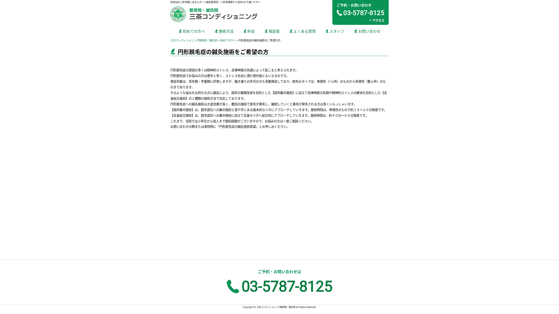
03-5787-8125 (363, 13)
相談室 (274, 31)
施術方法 (226, 31)
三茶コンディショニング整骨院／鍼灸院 (193, 40)
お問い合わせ (369, 31)
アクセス (378, 20)
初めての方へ (194, 31)
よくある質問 (304, 31)
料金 (251, 31)
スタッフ (337, 31)
